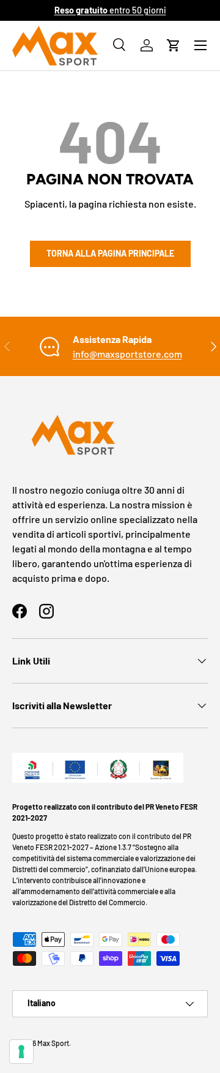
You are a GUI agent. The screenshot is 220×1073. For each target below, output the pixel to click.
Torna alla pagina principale (110, 253)
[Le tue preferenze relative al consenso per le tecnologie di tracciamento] (21, 1051)
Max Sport (53, 1043)
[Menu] (200, 45)
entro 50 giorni (110, 10)
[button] (173, 45)
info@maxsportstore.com (127, 354)
